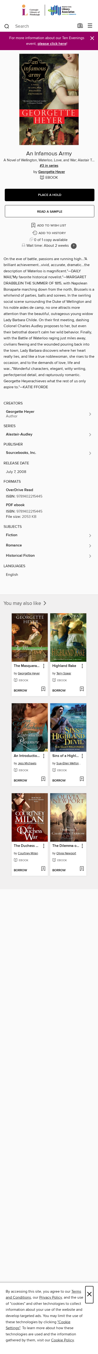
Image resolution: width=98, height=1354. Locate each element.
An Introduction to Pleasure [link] (27, 756)
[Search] (7, 26)
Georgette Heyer (51, 172)
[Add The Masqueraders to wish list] (43, 689)
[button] (49, 195)
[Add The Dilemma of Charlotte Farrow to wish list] (82, 869)
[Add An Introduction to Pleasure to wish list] (43, 779)
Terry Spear (63, 673)
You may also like (23, 603)
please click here (52, 43)
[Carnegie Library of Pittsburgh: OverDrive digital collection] (49, 10)
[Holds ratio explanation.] (74, 246)
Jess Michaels (27, 763)
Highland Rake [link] (64, 666)
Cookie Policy (62, 1340)
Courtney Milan (28, 853)
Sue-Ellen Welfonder (68, 763)
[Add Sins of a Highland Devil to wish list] (82, 779)
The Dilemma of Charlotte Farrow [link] (66, 846)
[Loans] (80, 26)
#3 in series (49, 166)
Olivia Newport (66, 853)
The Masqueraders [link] (27, 666)
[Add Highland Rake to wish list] (82, 689)
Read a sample (49, 212)
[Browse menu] (90, 26)
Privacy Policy (50, 1297)
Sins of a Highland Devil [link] (66, 756)
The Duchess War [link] (27, 846)
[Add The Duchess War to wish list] (43, 869)
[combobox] (39, 26)
